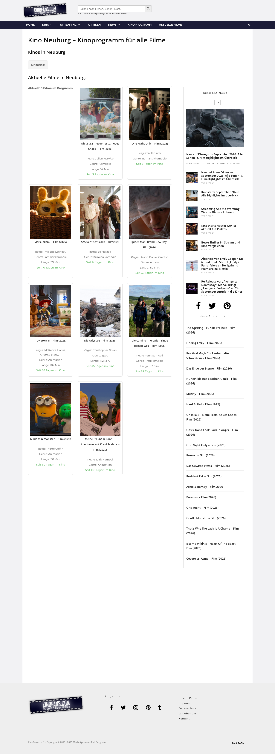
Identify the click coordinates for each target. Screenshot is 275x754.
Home (30, 24)
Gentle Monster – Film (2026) (206, 518)
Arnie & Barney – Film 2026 (204, 486)
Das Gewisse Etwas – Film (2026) (208, 466)
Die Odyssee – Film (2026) (100, 340)
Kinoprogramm (140, 24)
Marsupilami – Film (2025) (50, 242)
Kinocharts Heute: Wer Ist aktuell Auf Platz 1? (218, 227)
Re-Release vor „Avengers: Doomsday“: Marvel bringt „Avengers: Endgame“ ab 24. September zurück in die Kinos (221, 286)
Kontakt (184, 718)
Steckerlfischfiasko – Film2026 (100, 242)
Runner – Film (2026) (200, 455)
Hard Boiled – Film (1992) (203, 404)
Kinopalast (38, 64)
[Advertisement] (137, 518)
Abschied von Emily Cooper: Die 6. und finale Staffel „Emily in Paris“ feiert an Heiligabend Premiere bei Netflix (222, 263)
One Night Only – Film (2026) (150, 143)
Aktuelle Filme (170, 24)
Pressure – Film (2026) (201, 497)
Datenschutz (187, 708)
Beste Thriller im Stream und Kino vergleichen (220, 244)
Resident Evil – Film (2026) (203, 476)
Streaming (68, 24)
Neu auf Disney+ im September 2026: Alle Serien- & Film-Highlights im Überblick (214, 156)
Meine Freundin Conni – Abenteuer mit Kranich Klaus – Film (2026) (100, 444)
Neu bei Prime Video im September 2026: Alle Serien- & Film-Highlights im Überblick (222, 175)
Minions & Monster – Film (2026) (50, 439)
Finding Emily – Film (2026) (204, 343)
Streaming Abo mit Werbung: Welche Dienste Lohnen (220, 210)
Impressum (186, 703)
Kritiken (94, 24)
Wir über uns (188, 713)
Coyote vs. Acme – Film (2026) (206, 558)
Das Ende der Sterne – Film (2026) (209, 368)
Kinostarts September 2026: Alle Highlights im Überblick (220, 193)
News (112, 24)
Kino (45, 24)
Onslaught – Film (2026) (202, 507)
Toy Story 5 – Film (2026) (50, 340)
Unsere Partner (189, 697)
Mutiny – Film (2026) (200, 394)
